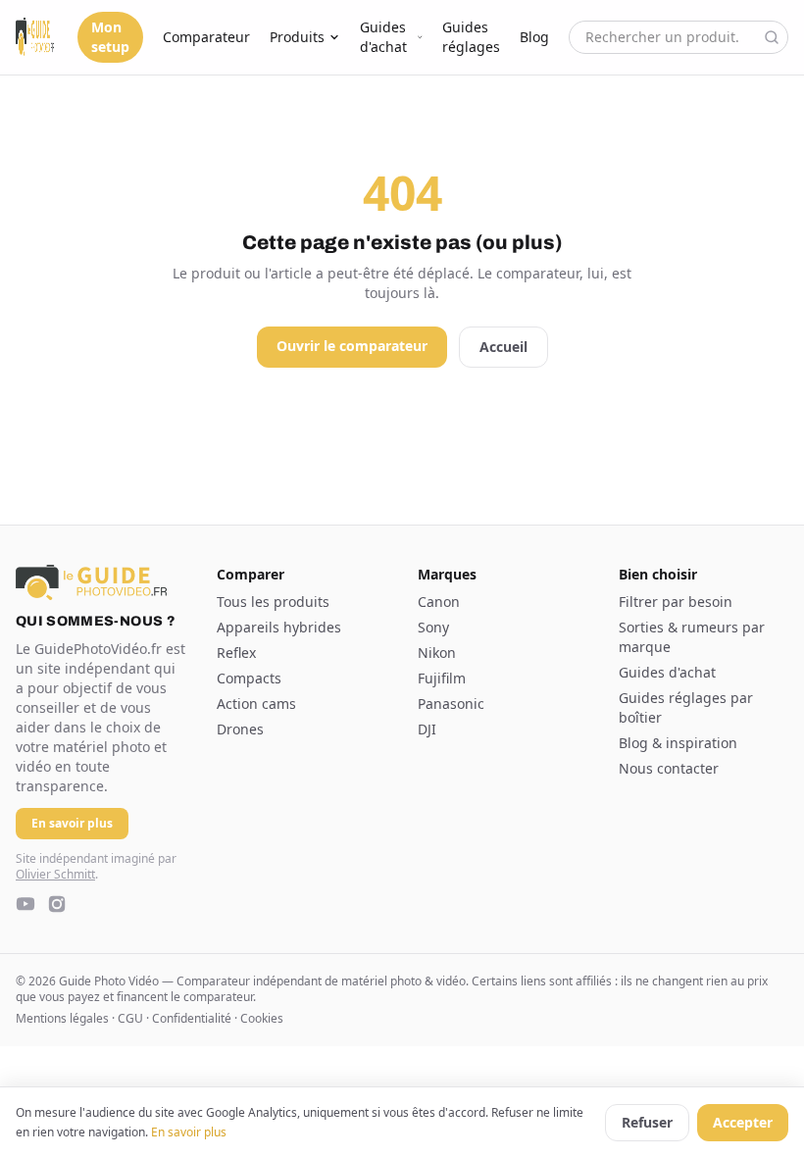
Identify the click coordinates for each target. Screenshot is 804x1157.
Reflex (236, 652)
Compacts (249, 678)
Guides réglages (471, 37)
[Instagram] (57, 904)
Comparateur (206, 36)
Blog (534, 36)
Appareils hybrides (279, 627)
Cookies (261, 1018)
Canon (439, 601)
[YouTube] (25, 904)
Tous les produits (273, 601)
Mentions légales (62, 1018)
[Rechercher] (771, 37)
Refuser (647, 1122)
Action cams (256, 703)
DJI (427, 729)
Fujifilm (442, 678)
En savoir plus (188, 1132)
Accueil (503, 346)
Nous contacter (669, 768)
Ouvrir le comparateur (351, 345)
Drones (240, 729)
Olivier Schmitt (55, 874)
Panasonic (451, 703)
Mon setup (110, 37)
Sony (433, 627)
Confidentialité (191, 1018)
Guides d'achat (383, 37)
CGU (130, 1018)
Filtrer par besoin (675, 601)
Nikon (437, 652)
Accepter (743, 1122)
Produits (297, 36)
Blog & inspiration (678, 742)
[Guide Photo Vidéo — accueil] (35, 37)
